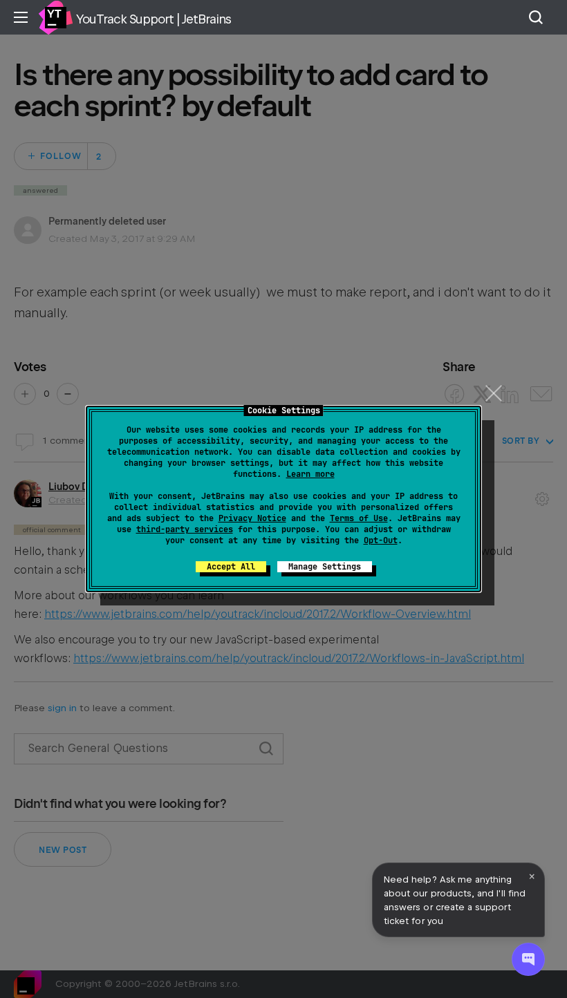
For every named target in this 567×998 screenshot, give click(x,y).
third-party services (184, 529)
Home (55, 17)
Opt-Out (381, 540)
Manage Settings (324, 566)
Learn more (310, 474)
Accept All (231, 566)
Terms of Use (359, 518)
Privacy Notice (252, 518)
